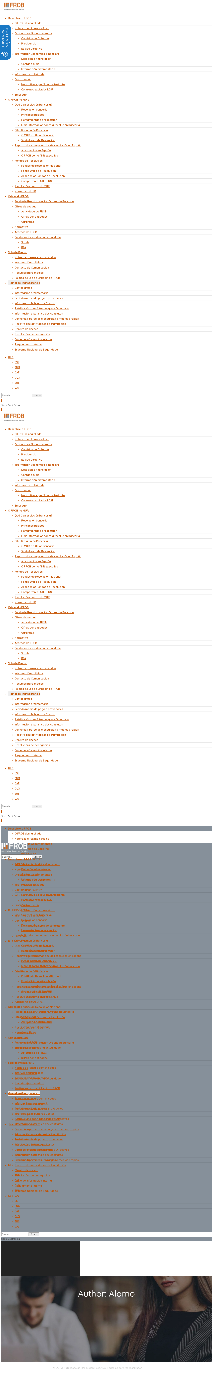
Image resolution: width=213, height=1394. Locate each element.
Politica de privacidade (19, 1375)
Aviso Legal (153, 1368)
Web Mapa (41, 1375)
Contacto (76, 1375)
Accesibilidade (59, 1375)
